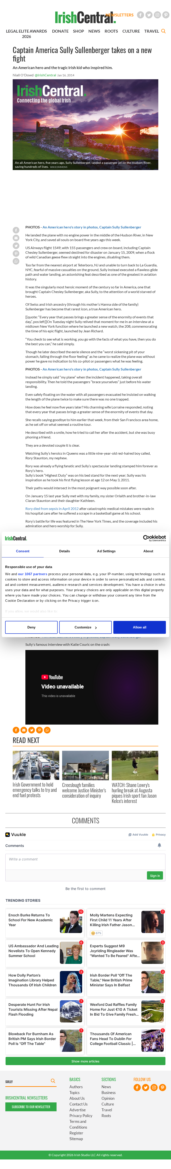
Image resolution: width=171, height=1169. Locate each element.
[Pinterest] (165, 14)
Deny (31, 627)
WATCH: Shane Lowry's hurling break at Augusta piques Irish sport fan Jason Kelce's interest (134, 793)
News (106, 1086)
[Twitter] (149, 14)
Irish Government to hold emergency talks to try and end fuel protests (35, 790)
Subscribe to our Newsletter (31, 1106)
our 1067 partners (32, 574)
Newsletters (120, 14)
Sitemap (76, 1138)
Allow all (139, 627)
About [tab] (148, 551)
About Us (77, 1098)
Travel (107, 1110)
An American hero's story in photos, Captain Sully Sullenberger (92, 227)
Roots (106, 1115)
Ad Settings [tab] (106, 551)
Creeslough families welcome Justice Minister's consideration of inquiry (84, 790)
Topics (74, 1092)
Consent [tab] (22, 551)
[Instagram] (157, 14)
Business (109, 1092)
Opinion (108, 1098)
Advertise (77, 1110)
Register (76, 1133)
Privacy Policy (80, 1115)
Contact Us (78, 1104)
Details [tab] (64, 551)
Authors (76, 1086)
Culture (108, 1104)
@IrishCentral (45, 75)
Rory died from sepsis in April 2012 (52, 508)
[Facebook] (140, 14)
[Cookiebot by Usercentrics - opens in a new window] (146, 538)
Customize (83, 627)
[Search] (163, 31)
